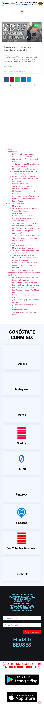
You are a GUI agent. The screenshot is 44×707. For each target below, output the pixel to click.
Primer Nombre (22, 615)
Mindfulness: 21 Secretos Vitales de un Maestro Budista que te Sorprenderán (26, 230)
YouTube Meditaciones (21, 548)
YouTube (21, 363)
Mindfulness (16, 206)
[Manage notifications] (39, 702)
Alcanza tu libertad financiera (23, 176)
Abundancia (12, 152)
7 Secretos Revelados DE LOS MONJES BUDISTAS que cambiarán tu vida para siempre (26, 257)
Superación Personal (16, 203)
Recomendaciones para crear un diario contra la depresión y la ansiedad (24, 265)
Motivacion (12, 275)
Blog (10, 149)
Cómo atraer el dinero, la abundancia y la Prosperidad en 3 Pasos (25, 158)
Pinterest (21, 494)
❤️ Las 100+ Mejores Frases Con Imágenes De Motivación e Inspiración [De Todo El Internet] (25, 280)
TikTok (21, 469)
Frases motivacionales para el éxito (26, 285)
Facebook (21, 574)
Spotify (21, 443)
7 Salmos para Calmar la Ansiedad (25, 236)
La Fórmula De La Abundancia (23, 154)
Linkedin (21, 415)
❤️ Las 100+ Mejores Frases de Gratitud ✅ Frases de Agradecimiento (24, 210)
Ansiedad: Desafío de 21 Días (23, 270)
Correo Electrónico (22, 622)
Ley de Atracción (18, 201)
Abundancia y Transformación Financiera (24, 273)
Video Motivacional (19, 310)
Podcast (21, 523)
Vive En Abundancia (20, 184)
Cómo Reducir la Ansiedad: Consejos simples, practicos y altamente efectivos (23, 218)
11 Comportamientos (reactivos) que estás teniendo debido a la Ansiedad (24, 240)
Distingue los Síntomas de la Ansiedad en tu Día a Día (17, 48)
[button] (22, 12)
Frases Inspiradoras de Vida (23, 287)
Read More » (8, 66)
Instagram (21, 389)
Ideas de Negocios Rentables (23, 169)
